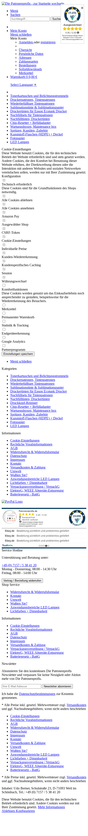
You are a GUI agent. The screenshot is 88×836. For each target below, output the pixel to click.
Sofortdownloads (30, 69)
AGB (14, 448)
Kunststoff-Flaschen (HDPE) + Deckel (36, 418)
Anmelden (26, 42)
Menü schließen (21, 34)
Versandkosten (76, 705)
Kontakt (15, 463)
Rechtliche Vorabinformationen (31, 444)
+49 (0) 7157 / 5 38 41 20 (19, 565)
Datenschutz (18, 456)
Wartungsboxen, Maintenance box (33, 410)
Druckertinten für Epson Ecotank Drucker (38, 391)
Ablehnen (9, 811)
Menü (14, 11)
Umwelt (15, 471)
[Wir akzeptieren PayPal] (12, 501)
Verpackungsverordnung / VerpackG (35, 486)
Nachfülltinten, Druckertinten (30, 399)
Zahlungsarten (28, 61)
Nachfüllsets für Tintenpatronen (31, 395)
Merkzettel (26, 73)
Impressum (17, 459)
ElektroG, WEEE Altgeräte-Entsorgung (37, 490)
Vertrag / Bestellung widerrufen (22, 580)
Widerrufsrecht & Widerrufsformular (34, 452)
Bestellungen (27, 65)
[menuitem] (48, 11)
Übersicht (25, 50)
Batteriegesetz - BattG (25, 494)
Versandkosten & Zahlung (27, 467)
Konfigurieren (25, 811)
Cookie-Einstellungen (25, 440)
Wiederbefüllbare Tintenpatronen (32, 383)
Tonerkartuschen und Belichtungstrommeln (39, 376)
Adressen (25, 57)
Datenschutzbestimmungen (37, 694)
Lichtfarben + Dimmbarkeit (28, 483)
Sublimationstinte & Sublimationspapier (37, 387)
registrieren (48, 42)
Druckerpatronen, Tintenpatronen (32, 380)
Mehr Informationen (51, 807)
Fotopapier (17, 422)
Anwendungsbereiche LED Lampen (34, 479)
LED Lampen (19, 426)
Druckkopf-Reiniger (24, 403)
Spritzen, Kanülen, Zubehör (29, 414)
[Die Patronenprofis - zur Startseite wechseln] (33, 3)
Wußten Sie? (18, 475)
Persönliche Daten (31, 54)
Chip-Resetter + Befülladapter (30, 406)
